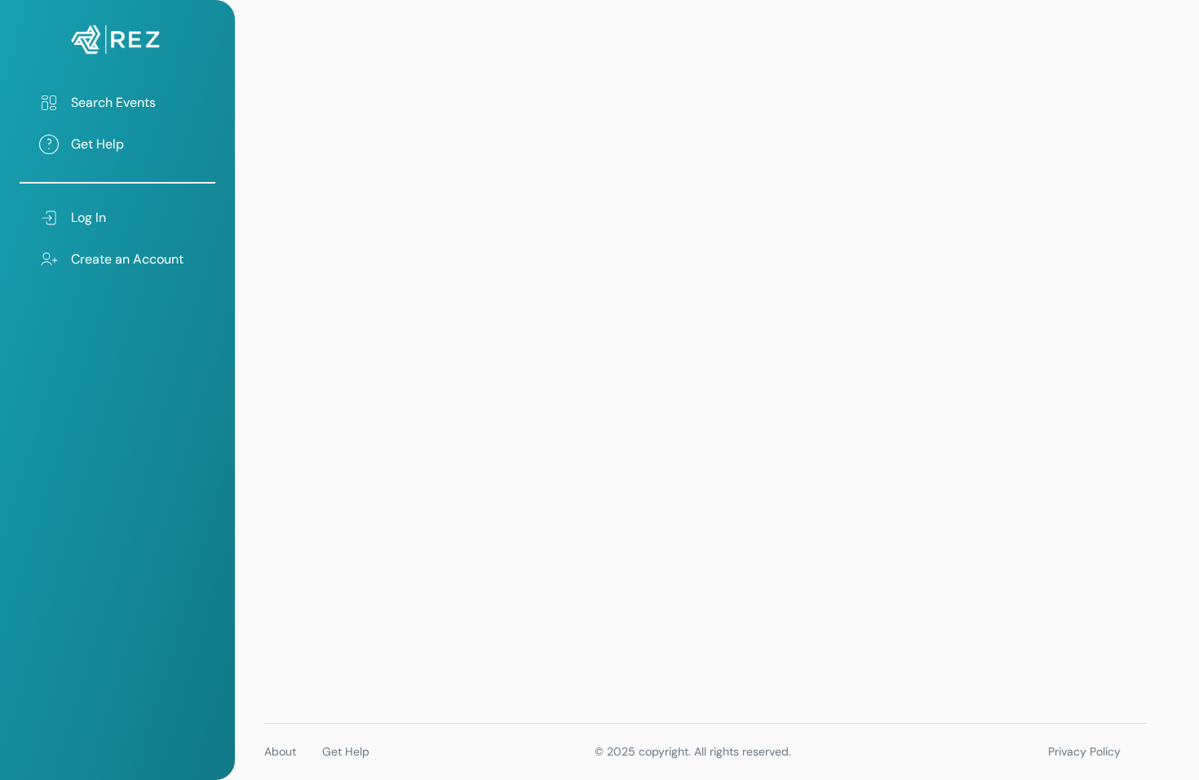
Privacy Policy (1084, 751)
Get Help (345, 751)
